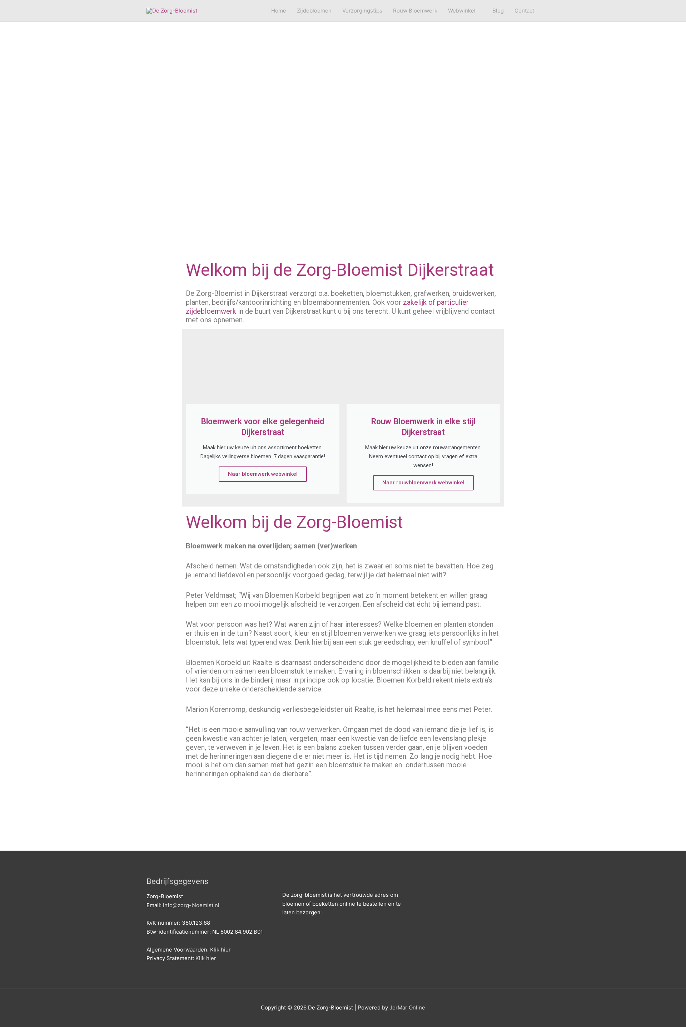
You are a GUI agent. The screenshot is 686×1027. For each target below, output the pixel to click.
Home (278, 10)
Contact (524, 10)
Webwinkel (462, 10)
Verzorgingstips (362, 10)
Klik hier (220, 949)
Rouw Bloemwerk (415, 10)
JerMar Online (407, 1007)
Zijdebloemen (314, 10)
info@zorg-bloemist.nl (191, 905)
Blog (498, 10)
